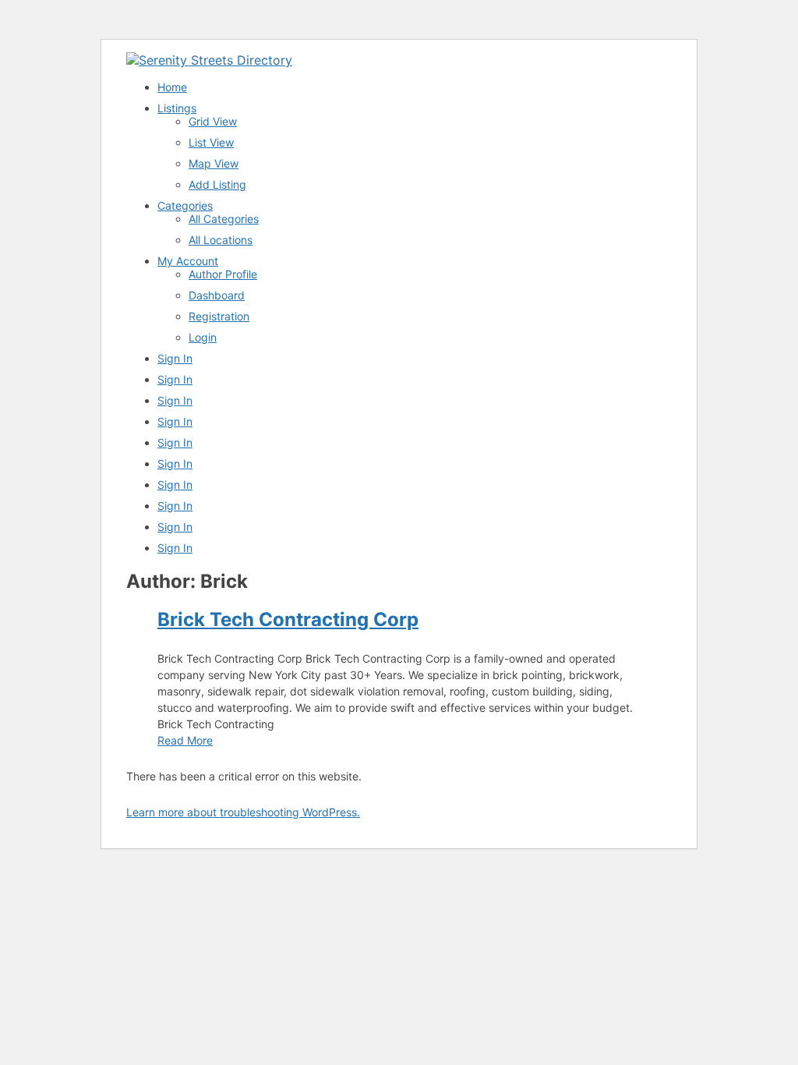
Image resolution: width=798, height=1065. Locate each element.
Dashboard (217, 295)
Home (172, 87)
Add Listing (217, 184)
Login (203, 337)
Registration (219, 316)
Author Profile (223, 274)
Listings (176, 108)
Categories (185, 205)
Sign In (174, 358)
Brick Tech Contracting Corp (287, 619)
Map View (213, 163)
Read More (185, 740)
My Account (187, 260)
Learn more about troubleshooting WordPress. (243, 812)
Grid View (213, 121)
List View (211, 142)
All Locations (220, 239)
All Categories (224, 218)
